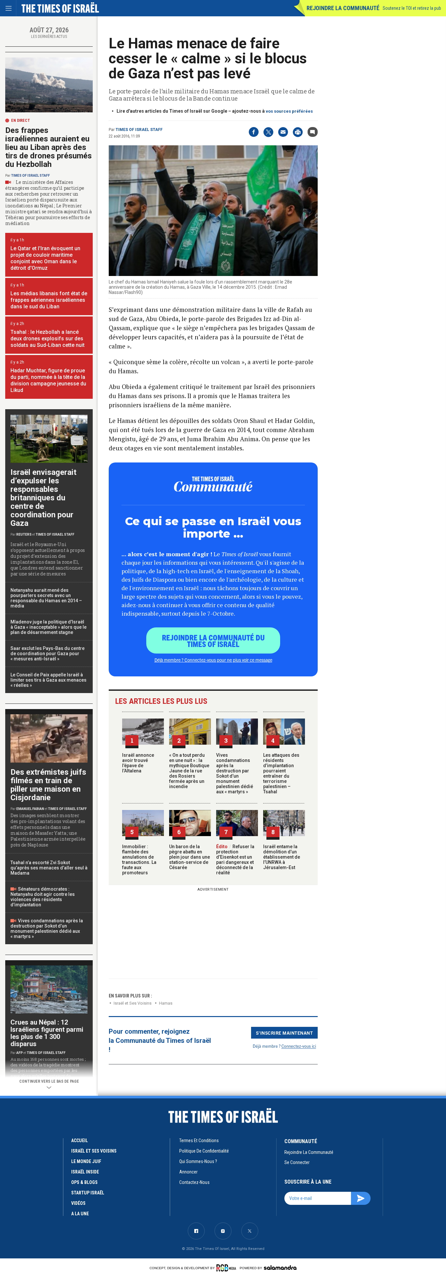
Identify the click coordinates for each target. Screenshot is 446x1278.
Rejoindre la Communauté (343, 8)
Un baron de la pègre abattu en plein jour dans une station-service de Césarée (189, 857)
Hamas (165, 1003)
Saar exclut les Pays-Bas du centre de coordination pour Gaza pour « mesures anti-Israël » (47, 653)
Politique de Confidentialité (204, 1151)
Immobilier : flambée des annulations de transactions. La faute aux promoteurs (139, 859)
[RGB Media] (227, 1267)
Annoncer (188, 1171)
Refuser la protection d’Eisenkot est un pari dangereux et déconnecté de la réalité (235, 859)
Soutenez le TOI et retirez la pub (412, 8)
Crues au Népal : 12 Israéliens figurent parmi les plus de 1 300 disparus (46, 1033)
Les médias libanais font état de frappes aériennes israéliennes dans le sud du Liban (48, 300)
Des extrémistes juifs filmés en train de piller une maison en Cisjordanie (48, 785)
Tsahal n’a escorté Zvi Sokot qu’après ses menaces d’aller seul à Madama (49, 868)
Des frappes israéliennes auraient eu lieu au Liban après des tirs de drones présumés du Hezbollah (48, 147)
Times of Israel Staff (139, 129)
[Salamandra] (280, 1267)
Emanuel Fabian (30, 809)
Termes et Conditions (199, 1140)
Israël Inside (85, 1171)
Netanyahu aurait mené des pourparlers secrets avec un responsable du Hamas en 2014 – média (46, 598)
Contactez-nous (194, 1182)
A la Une (80, 1213)
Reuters (24, 534)
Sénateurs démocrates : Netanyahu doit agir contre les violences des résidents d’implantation (42, 896)
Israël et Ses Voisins (132, 1003)
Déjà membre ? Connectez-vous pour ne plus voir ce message (213, 660)
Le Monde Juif (86, 1161)
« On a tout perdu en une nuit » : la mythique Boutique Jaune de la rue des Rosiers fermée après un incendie (189, 770)
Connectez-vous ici (298, 1046)
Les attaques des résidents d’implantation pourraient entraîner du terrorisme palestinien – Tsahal (281, 773)
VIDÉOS (78, 1203)
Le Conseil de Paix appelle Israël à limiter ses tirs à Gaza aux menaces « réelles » (48, 680)
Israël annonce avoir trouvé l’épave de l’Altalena (138, 762)
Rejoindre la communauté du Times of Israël (213, 640)
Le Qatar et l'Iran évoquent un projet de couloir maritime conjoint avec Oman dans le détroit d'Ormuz (45, 258)
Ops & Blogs (84, 1182)
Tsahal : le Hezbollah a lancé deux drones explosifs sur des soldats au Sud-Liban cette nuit (47, 338)
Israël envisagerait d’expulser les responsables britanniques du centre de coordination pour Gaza (43, 498)
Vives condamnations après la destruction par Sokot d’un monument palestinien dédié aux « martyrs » (234, 773)
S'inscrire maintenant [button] (284, 1033)
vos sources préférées (289, 111)
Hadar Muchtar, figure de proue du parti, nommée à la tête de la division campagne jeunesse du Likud (48, 380)
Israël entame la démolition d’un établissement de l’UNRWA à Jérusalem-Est (281, 857)
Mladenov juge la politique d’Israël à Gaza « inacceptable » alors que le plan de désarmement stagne (48, 627)
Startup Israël (87, 1192)
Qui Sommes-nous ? (198, 1161)
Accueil (79, 1140)
